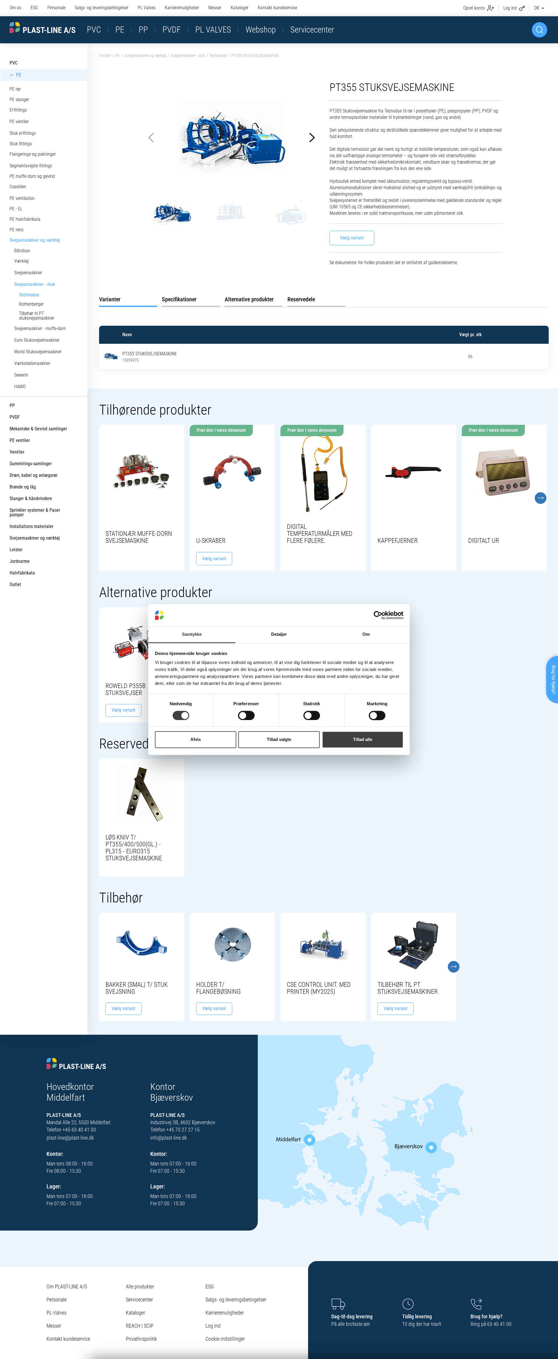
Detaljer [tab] (279, 634)
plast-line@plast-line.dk (70, 1138)
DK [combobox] (536, 8)
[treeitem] (43, 63)
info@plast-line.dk (168, 1138)
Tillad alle (362, 739)
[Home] (76, 1064)
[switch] (246, 715)
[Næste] (540, 498)
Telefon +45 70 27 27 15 (175, 1130)
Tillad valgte (279, 739)
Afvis (195, 739)
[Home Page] (42, 27)
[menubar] (153, 8)
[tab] (128, 299)
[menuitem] (18, 8)
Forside (105, 55)
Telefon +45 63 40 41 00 (71, 1130)
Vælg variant (352, 238)
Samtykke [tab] (192, 634)
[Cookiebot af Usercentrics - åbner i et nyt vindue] (378, 615)
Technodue (218, 55)
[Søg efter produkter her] (539, 29)
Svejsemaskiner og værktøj (145, 55)
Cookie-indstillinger (225, 1339)
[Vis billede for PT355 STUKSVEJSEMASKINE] (110, 356)
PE (117, 55)
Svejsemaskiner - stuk (188, 55)
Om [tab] (366, 634)
